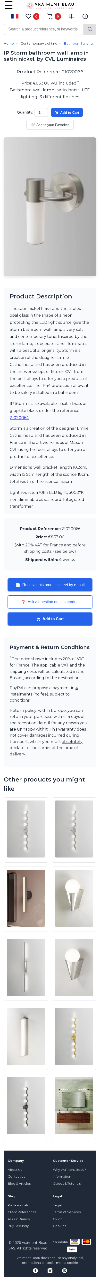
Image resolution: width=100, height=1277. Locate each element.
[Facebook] (35, 1270)
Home (9, 43)
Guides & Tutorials (67, 1183)
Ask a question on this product (50, 602)
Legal (57, 1205)
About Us (15, 1170)
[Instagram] (50, 1270)
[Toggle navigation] (9, 8)
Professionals (18, 1205)
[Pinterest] (64, 1270)
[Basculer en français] (15, 16)
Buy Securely (18, 1226)
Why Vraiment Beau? (69, 1170)
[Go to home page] (50, 6)
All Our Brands (19, 1219)
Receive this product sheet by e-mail (50, 585)
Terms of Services (67, 1212)
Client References (22, 1212)
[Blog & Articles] (71, 16)
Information (62, 1176)
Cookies (59, 1226)
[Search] (89, 29)
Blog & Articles (19, 1183)
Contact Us (16, 1176)
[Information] (85, 16)
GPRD (57, 1219)
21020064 (19, 417)
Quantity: (25, 112)
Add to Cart (69, 112)
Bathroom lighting (78, 43)
